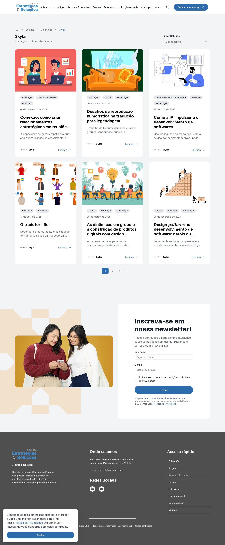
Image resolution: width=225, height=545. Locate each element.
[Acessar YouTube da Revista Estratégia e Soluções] (101, 489)
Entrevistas (110, 7)
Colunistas (46, 29)
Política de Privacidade (29, 522)
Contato (173, 509)
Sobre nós (46, 7)
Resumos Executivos (79, 7)
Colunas (97, 7)
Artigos (61, 7)
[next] (128, 271)
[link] (61, 29)
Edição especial (130, 7)
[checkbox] (136, 379)
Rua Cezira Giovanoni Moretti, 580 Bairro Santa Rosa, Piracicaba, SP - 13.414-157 (111, 461)
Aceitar (40, 535)
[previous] (97, 271)
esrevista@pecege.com (110, 470)
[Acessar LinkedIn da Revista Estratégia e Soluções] (92, 489)
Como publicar (149, 7)
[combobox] (186, 41)
